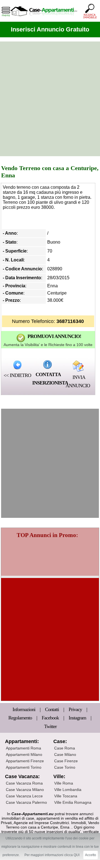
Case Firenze (66, 761)
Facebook (50, 718)
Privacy (76, 709)
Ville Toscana (65, 796)
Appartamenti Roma (23, 748)
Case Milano (65, 754)
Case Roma (64, 748)
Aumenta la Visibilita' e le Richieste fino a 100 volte (48, 344)
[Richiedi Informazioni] (47, 364)
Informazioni (24, 709)
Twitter (50, 726)
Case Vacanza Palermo (26, 802)
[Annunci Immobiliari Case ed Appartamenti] (43, 18)
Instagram (77, 718)
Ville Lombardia (67, 789)
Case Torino (64, 767)
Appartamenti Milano (24, 754)
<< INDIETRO (17, 375)
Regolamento (20, 718)
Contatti (52, 709)
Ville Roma (63, 783)
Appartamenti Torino (23, 767)
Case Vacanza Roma (24, 783)
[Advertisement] (50, 99)
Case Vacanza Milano (25, 789)
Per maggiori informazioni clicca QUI (51, 855)
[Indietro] (17, 364)
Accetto (90, 855)
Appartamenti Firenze (25, 761)
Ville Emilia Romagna (72, 802)
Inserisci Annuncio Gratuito (50, 29)
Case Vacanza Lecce (24, 796)
